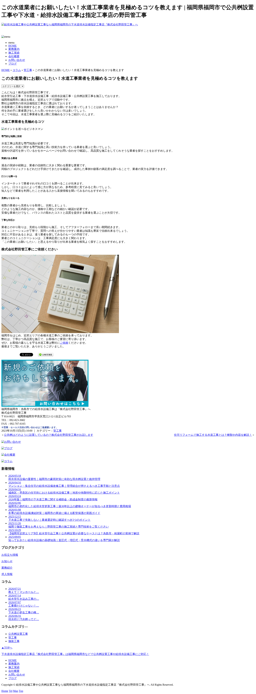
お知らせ (7, 561)
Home (4, 690)
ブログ (12, 63)
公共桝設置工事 (18, 633)
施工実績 (14, 52)
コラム (17, 70)
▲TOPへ (6, 647)
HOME (12, 45)
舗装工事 (14, 641)
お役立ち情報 (9, 554)
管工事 (28, 70)
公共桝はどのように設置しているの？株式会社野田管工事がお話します (48, 434)
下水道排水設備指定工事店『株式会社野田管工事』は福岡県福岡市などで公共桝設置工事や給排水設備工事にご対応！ (75, 654)
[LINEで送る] (45, 354)
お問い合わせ (16, 60)
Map (15, 690)
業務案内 (14, 49)
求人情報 (7, 574)
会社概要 (14, 56)
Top (21, 690)
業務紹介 (7, 567)
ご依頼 (64, 342)
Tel (10, 690)
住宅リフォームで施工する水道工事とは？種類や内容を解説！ (213, 434)
